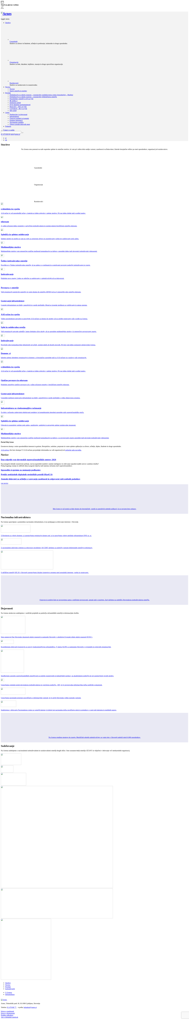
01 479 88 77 (11, 1007)
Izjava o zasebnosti (7, 1011)
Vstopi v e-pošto (8, 130)
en (6, 140)
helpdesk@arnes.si (30, 1007)
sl (5, 138)
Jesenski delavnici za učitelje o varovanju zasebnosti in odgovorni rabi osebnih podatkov (40, 479)
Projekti (8, 987)
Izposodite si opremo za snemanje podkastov (21, 470)
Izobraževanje (10, 989)
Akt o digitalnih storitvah (9, 1017)
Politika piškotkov (7, 1015)
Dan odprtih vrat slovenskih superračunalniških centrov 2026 (28, 459)
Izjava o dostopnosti (8, 1013)
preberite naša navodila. (73, 450)
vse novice (4, 483)
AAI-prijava (5, 450)
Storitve (8, 983)
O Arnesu (8, 992)
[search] (2, 130)
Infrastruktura (10, 994)
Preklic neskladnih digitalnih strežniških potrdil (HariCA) (26, 474)
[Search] (22, 132)
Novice (7, 985)
